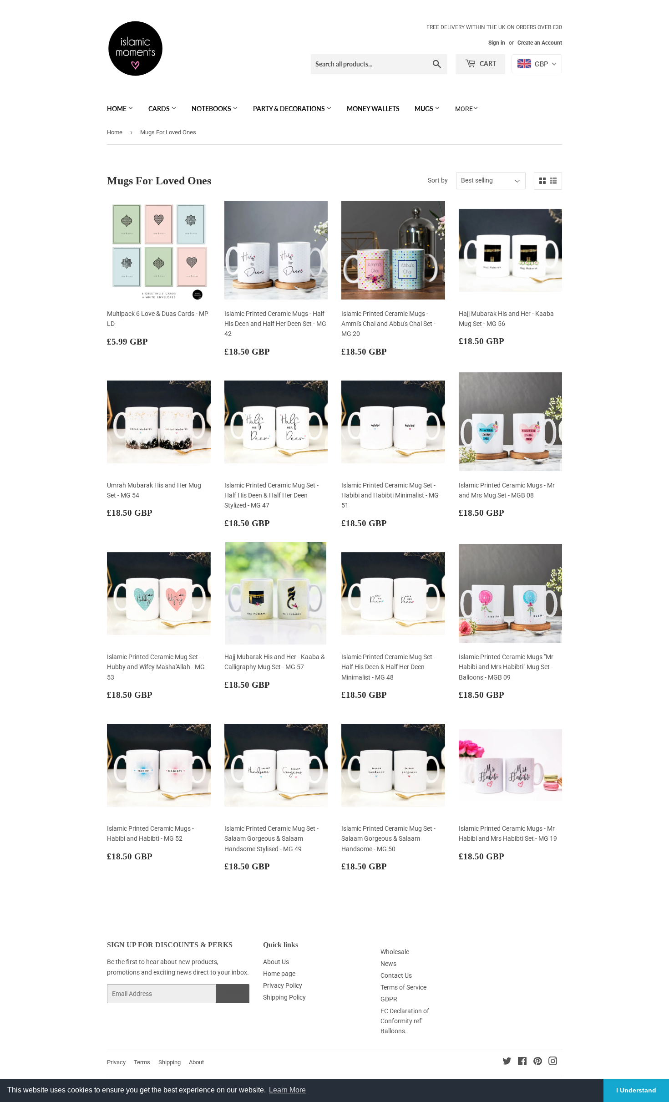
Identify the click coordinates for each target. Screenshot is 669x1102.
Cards (159, 108)
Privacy (116, 1062)
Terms (142, 1062)
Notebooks (212, 108)
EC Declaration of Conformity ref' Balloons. (404, 1021)
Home (117, 108)
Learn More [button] (287, 1090)
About (196, 1062)
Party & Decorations (289, 108)
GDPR (388, 999)
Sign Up (232, 993)
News (388, 963)
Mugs (425, 108)
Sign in (496, 43)
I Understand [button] (636, 1090)
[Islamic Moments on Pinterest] (537, 1062)
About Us (276, 961)
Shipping (169, 1062)
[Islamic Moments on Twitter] (507, 1062)
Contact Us (396, 975)
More (464, 108)
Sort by (438, 180)
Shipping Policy (284, 997)
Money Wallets (373, 108)
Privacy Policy (282, 985)
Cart (487, 63)
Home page (279, 973)
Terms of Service (403, 987)
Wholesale (394, 951)
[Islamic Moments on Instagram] (553, 1062)
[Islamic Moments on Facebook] (522, 1062)
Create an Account (539, 43)
